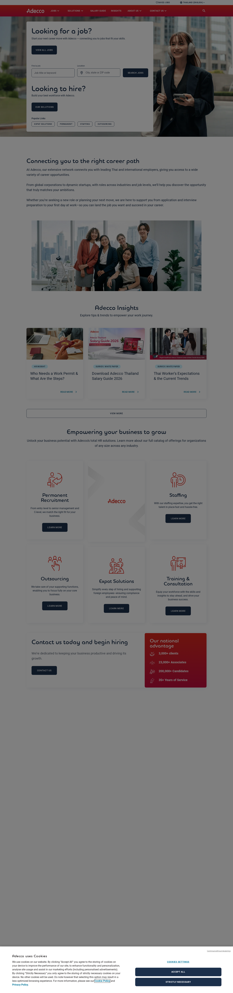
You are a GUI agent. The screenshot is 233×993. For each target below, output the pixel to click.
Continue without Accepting (219, 951)
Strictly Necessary (178, 982)
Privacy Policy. (20, 984)
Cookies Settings (178, 962)
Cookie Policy (102, 980)
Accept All (178, 972)
